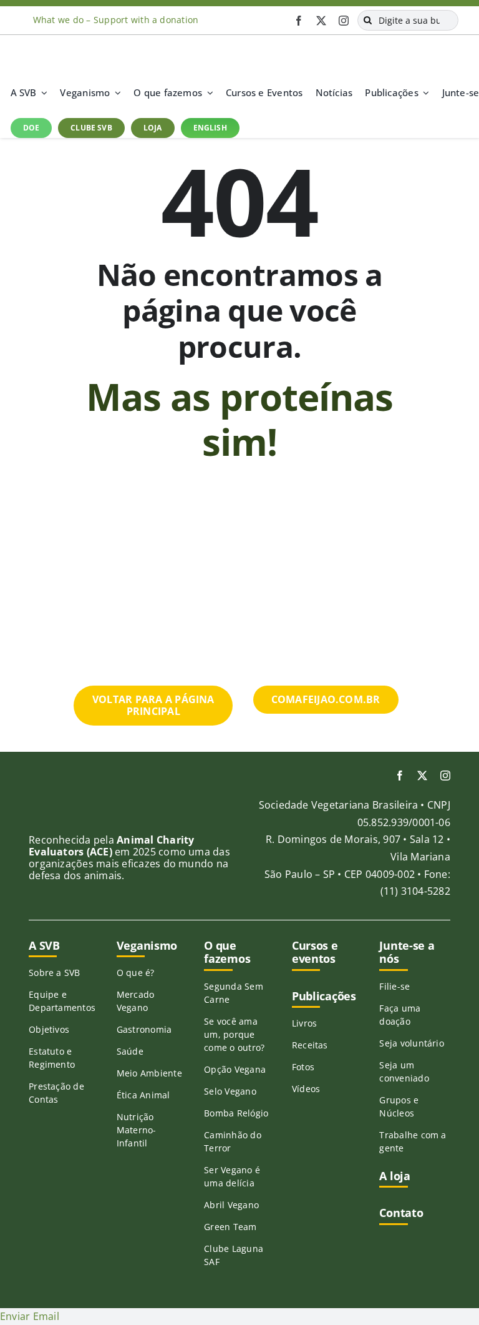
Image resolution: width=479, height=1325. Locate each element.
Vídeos (306, 1089)
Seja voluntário (411, 1043)
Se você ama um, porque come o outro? (234, 1034)
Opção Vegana (235, 1069)
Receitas (310, 1045)
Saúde (130, 1051)
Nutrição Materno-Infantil (137, 1130)
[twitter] (321, 21)
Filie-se (394, 986)
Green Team (230, 1227)
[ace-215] (60, 803)
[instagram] (344, 21)
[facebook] (299, 21)
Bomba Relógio (236, 1113)
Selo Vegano (230, 1091)
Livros (304, 1023)
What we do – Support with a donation (116, 20)
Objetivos (49, 1029)
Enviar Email (29, 1316)
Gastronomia (144, 1029)
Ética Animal (143, 1095)
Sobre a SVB (54, 972)
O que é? (136, 972)
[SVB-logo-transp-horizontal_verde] (57, 40)
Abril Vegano (231, 1205)
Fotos (303, 1067)
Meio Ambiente (149, 1073)
